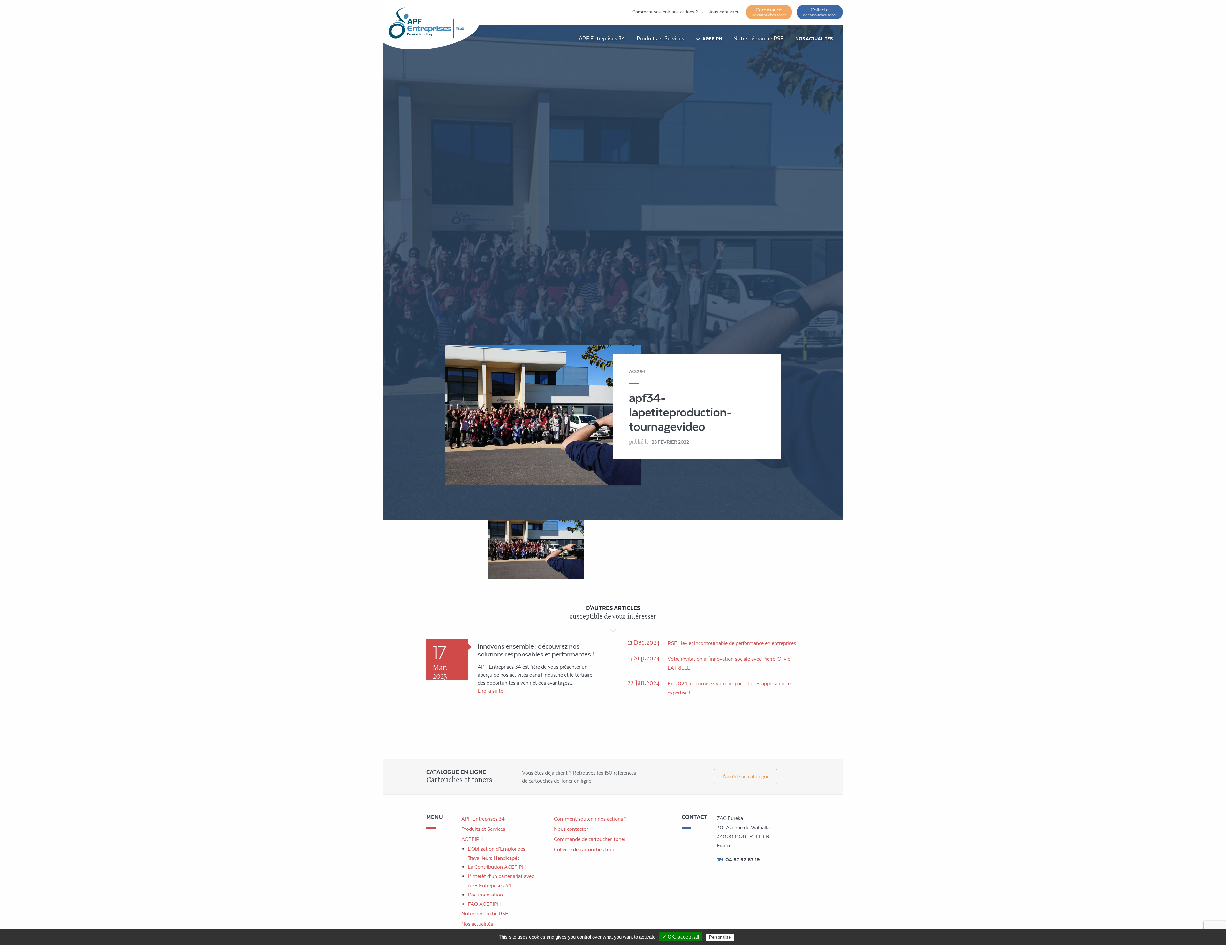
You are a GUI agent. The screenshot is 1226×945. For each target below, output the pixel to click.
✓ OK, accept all (680, 937)
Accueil (638, 371)
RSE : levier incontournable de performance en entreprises (732, 643)
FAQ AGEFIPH (484, 904)
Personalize (720, 937)
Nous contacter (723, 11)
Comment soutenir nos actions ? (665, 11)
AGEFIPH (712, 38)
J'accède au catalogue (745, 777)
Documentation (485, 895)
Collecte (819, 12)
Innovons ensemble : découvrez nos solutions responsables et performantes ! (536, 650)
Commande (769, 12)
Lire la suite (490, 691)
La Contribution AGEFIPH (497, 867)
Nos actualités (814, 38)
